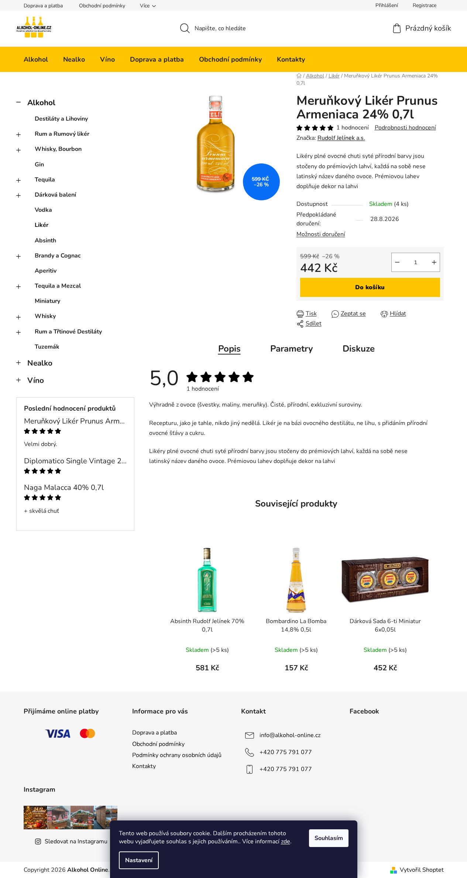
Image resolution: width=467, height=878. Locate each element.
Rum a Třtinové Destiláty (68, 332)
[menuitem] (35, 59)
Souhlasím (329, 838)
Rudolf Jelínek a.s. (341, 138)
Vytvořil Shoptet (422, 870)
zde (285, 841)
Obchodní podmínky (102, 5)
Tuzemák (47, 347)
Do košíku (370, 287)
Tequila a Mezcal (58, 286)
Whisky (45, 316)
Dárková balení (55, 195)
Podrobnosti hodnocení (405, 128)
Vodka (43, 210)
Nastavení (138, 860)
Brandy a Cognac (58, 256)
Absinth (45, 240)
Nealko (39, 363)
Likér (41, 225)
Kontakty (144, 766)
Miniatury (47, 301)
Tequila (45, 180)
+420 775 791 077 (286, 752)
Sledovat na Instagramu (76, 841)
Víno (35, 380)
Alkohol (41, 102)
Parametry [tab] (291, 349)
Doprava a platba (43, 5)
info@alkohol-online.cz (290, 735)
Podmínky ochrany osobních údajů (177, 755)
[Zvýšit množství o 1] (434, 262)
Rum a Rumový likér (62, 134)
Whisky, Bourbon (58, 149)
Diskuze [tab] (359, 349)
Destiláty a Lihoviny (61, 119)
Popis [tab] (229, 349)
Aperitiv (45, 271)
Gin (39, 164)
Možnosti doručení (320, 234)
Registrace (424, 5)
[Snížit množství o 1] (397, 262)
